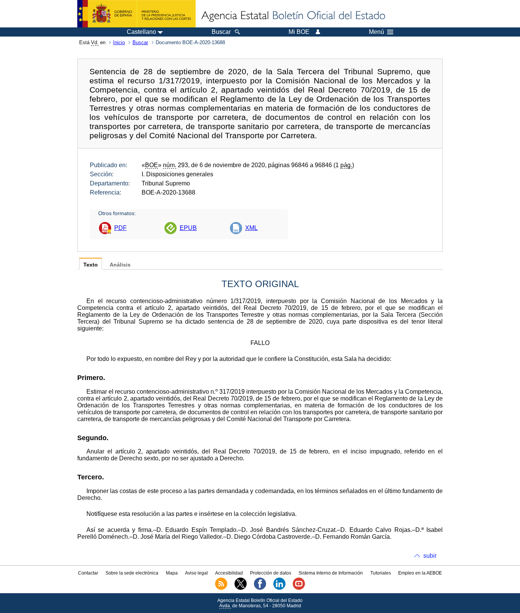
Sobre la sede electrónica (131, 573)
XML (251, 228)
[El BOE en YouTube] (299, 588)
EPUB (188, 228)
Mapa (172, 573)
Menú (376, 32)
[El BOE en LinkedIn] (279, 588)
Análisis (120, 265)
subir (430, 555)
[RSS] (221, 588)
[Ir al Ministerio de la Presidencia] (136, 13)
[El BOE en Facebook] (260, 588)
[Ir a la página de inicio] (293, 16)
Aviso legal (196, 573)
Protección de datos (270, 573)
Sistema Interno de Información (330, 573)
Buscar (140, 42)
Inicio (119, 42)
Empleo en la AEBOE (420, 573)
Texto (90, 265)
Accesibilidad (229, 573)
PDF (120, 228)
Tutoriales (380, 573)
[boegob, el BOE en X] (240, 588)
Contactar (88, 573)
